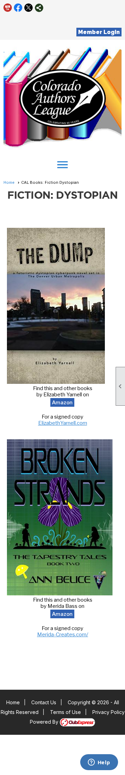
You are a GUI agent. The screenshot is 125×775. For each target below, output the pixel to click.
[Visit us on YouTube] (7, 7)
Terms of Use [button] (65, 712)
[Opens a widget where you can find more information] (99, 763)
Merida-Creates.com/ (62, 634)
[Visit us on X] (28, 7)
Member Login (99, 32)
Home (9, 182)
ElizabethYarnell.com (62, 423)
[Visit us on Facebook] (18, 7)
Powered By (45, 722)
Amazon (62, 402)
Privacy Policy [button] (108, 712)
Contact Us (43, 702)
